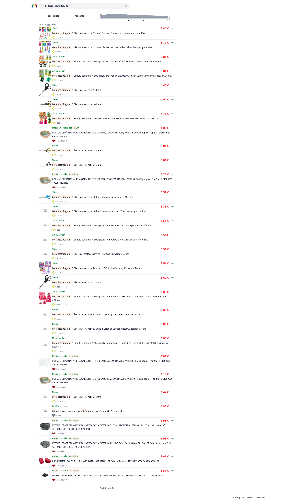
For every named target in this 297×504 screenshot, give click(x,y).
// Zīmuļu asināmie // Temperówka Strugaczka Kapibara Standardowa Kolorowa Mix (105, 118)
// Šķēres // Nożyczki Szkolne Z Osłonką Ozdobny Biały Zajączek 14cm (97, 314)
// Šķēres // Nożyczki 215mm (76, 396)
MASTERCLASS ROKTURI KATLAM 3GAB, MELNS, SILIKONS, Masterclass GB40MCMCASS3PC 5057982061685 (107, 475)
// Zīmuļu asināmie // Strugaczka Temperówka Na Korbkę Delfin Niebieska (100, 239)
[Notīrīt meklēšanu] (126, 6)
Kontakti (261, 497)
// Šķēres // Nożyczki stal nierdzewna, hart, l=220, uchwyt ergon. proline (99, 211)
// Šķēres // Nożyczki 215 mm (76, 164)
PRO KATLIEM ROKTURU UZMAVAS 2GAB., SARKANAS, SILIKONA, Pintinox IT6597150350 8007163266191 (105, 461)
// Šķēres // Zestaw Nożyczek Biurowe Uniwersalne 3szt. (90, 253)
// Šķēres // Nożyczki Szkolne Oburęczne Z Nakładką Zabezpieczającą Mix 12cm (102, 47)
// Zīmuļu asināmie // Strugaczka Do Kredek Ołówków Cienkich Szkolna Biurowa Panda (106, 61)
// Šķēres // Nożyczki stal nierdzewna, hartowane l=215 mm (92, 196)
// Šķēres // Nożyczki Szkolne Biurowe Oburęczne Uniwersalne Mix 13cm (99, 33)
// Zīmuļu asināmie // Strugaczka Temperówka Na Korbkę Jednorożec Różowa (101, 225)
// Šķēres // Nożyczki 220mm (76, 282)
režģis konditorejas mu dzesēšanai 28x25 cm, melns (88, 411)
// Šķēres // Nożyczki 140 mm (76, 104)
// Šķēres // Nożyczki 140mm (76, 89)
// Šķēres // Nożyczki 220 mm (76, 150)
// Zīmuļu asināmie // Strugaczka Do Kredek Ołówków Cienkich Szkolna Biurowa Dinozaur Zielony (112, 75)
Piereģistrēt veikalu (243, 497)
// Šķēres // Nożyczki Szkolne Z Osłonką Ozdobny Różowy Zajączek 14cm (99, 328)
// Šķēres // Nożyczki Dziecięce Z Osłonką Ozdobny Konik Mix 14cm (96, 268)
